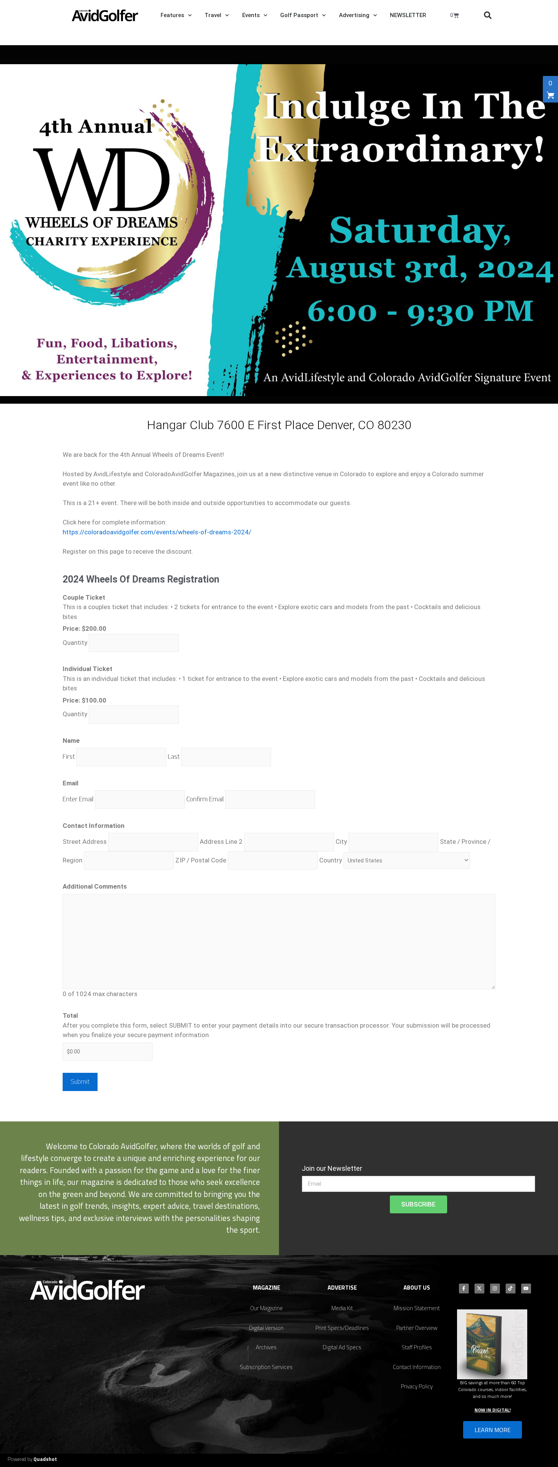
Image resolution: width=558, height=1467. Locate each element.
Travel (213, 15)
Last (174, 756)
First (69, 756)
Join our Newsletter (332, 1168)
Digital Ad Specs (342, 1347)
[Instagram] (495, 1288)
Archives (266, 1347)
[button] (487, 15)
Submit (80, 1081)
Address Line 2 (221, 841)
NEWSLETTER (408, 15)
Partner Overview (416, 1327)
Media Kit (342, 1308)
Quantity (75, 642)
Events (251, 15)
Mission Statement (417, 1308)
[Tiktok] (510, 1288)
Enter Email (78, 799)
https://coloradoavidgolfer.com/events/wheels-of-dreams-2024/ (157, 532)
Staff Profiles (417, 1347)
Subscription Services (266, 1367)
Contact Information (417, 1367)
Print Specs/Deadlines (342, 1327)
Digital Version (266, 1327)
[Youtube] (526, 1288)
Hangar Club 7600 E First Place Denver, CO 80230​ (279, 425)
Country (330, 860)
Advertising (354, 15)
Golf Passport (299, 15)
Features (172, 15)
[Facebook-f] (464, 1288)
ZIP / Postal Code (200, 860)
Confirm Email (205, 799)
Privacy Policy (417, 1386)
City (341, 841)
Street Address (85, 841)
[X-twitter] (479, 1288)
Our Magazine (266, 1308)
